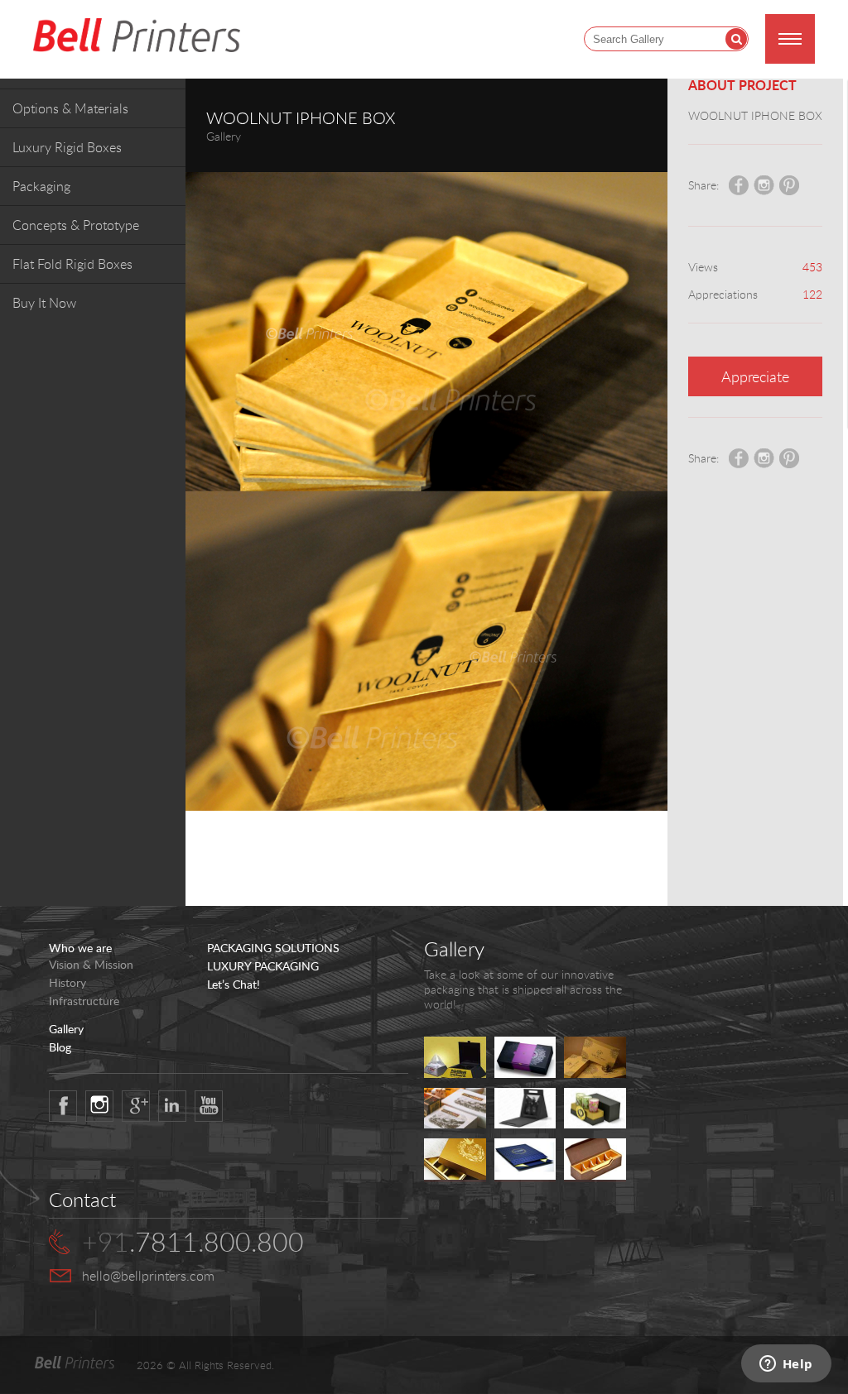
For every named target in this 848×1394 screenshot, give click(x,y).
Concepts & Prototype (75, 225)
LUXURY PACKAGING (263, 966)
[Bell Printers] (136, 36)
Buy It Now (44, 303)
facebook (63, 1106)
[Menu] (790, 39)
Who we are (80, 948)
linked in (172, 1106)
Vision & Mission (91, 964)
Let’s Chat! (233, 984)
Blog (60, 1047)
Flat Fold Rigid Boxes (72, 264)
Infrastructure (84, 1001)
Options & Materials (70, 108)
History (67, 982)
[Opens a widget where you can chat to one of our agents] (785, 1365)
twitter (99, 1106)
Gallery (66, 1029)
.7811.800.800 (193, 1241)
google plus (136, 1106)
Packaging (41, 186)
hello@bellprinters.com (148, 1276)
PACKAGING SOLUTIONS (273, 948)
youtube (209, 1106)
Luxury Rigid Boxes (67, 147)
